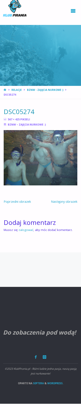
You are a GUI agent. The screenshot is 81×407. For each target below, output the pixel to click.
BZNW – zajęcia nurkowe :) (27, 124)
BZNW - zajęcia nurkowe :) (45, 90)
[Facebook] (35, 357)
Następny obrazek (64, 201)
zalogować (26, 230)
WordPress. (55, 383)
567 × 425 (14, 119)
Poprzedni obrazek (17, 201)
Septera (38, 383)
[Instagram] (44, 357)
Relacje (16, 90)
